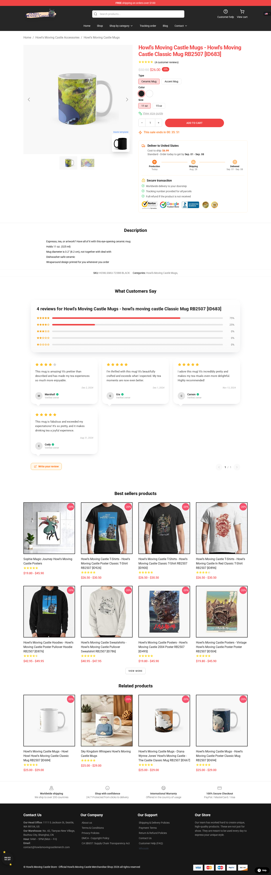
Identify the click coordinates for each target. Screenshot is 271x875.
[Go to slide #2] (87, 163)
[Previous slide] (29, 99)
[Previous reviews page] (219, 467)
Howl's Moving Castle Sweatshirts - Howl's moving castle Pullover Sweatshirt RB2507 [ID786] (103, 647)
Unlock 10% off (7, 859)
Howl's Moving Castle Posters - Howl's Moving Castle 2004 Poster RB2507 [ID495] (162, 647)
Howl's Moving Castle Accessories (57, 37)
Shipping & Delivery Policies (154, 822)
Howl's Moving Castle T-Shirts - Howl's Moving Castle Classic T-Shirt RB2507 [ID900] (162, 563)
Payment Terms (148, 827)
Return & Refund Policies (153, 833)
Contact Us (145, 838)
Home (27, 37)
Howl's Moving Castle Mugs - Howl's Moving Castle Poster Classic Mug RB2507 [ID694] (219, 756)
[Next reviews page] (237, 467)
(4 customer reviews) (167, 62)
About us (87, 822)
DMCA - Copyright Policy (95, 838)
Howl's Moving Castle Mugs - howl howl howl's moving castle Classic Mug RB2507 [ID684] (46, 756)
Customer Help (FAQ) (151, 843)
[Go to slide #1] (68, 163)
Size (140, 99)
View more (135, 671)
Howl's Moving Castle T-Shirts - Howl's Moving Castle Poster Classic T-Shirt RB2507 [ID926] (105, 563)
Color (141, 87)
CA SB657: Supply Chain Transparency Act (106, 843)
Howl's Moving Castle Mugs (102, 37)
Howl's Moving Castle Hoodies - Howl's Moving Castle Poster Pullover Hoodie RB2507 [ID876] (48, 647)
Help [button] (264, 870)
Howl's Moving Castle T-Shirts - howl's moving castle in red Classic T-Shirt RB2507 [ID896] (220, 563)
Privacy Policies (90, 833)
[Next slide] (127, 99)
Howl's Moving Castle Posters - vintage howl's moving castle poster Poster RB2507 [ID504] (221, 647)
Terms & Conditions (93, 827)
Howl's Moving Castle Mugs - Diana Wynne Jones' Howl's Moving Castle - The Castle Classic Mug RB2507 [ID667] (164, 756)
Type (141, 75)
